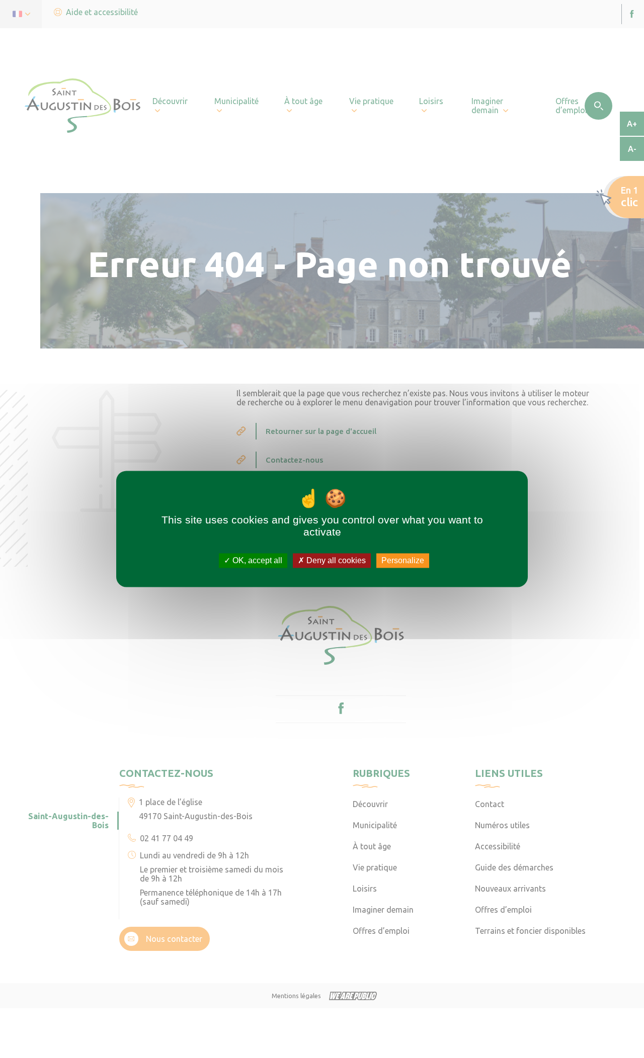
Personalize (402, 560)
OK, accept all (256, 560)
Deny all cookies (335, 560)
